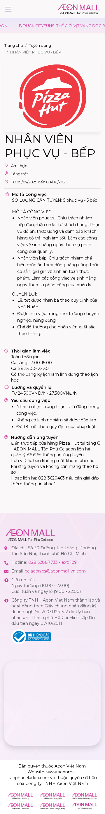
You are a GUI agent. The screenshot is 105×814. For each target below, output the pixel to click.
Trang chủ (13, 45)
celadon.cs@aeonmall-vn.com (55, 571)
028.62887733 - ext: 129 (52, 562)
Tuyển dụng (40, 45)
